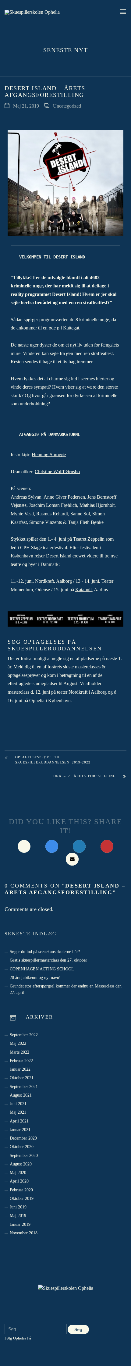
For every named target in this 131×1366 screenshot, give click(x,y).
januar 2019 (20, 1224)
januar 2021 (20, 1129)
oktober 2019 (22, 1198)
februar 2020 (21, 1189)
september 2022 (24, 1034)
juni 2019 (18, 1206)
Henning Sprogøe (49, 454)
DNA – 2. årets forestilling (84, 776)
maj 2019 (18, 1215)
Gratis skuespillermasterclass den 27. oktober (48, 960)
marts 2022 (19, 1052)
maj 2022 (18, 1043)
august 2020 (21, 1163)
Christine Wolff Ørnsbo (57, 471)
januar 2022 (20, 1069)
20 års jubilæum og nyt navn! (35, 977)
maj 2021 (18, 1112)
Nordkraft (44, 581)
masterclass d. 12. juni (29, 692)
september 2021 (24, 1086)
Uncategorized (67, 105)
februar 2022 (21, 1060)
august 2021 (21, 1095)
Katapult (83, 589)
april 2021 (19, 1121)
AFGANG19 (29, 434)
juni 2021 (18, 1103)
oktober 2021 (22, 1077)
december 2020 (23, 1138)
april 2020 (19, 1181)
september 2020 (24, 1155)
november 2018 (23, 1232)
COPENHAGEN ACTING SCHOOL (42, 968)
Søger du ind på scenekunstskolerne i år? (45, 951)
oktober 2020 (22, 1146)
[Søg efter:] (36, 1329)
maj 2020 (18, 1172)
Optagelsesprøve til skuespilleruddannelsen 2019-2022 (52, 759)
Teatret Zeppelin (88, 539)
